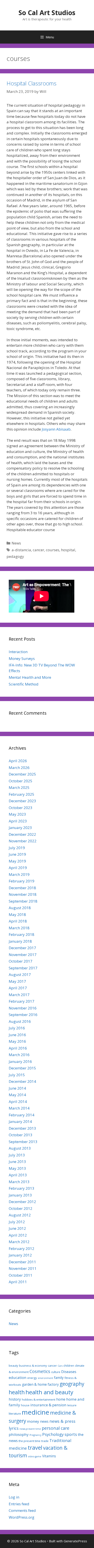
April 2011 (18, 1281)
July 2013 (17, 1154)
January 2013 (20, 1195)
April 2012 (18, 1235)
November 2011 (23, 1268)
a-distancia (21, 549)
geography (72, 1383)
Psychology (53, 1434)
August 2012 (20, 1215)
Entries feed (19, 1503)
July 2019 (17, 847)
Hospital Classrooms (31, 83)
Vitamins (49, 1456)
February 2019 (21, 881)
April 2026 (18, 760)
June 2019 (17, 854)
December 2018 (22, 887)
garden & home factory (40, 1384)
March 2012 (19, 1241)
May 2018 (17, 914)
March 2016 (19, 1054)
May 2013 (17, 1168)
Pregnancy (35, 1435)
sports (70, 1434)
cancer (38, 549)
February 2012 (21, 1248)
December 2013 (22, 1128)
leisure (72, 1405)
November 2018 (23, 894)
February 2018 (21, 934)
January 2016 (20, 1061)
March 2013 (19, 1181)
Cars (60, 1365)
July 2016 (17, 1027)
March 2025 (19, 787)
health (17, 1392)
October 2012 (20, 1208)
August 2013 (20, 1148)
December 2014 (22, 1081)
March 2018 (19, 927)
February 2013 (21, 1188)
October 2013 (20, 1134)
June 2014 (17, 1088)
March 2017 (19, 994)
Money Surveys (22, 658)
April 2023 (18, 820)
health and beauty (49, 1392)
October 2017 (20, 961)
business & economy (33, 1366)
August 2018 (20, 907)
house (25, 1405)
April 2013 (18, 1174)
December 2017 (22, 947)
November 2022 (23, 840)
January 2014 (20, 1121)
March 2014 (19, 1108)
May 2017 (17, 981)
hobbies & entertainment (38, 1399)
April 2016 (18, 1048)
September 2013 (23, 1141)
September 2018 (23, 901)
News (16, 543)
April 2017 (18, 987)
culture (55, 1372)
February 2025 (21, 794)
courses (52, 549)
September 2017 (23, 967)
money (33, 1421)
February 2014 (21, 1114)
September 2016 (23, 1014)
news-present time (30, 1428)
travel (35, 1447)
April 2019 (18, 867)
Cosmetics (40, 1371)
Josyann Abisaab (56, 429)
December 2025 (22, 774)
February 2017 (21, 1001)
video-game (34, 1456)
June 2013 (17, 1161)
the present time (29, 1441)
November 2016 (23, 1008)
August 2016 (20, 1021)
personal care (55, 1428)
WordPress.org (21, 1517)
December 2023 (22, 800)
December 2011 (22, 1261)
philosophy (19, 1434)
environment (45, 1378)
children (68, 1366)
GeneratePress (75, 1541)
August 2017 (20, 974)
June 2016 (17, 1034)
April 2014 (18, 1101)
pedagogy (15, 556)
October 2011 (20, 1275)
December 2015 (22, 1068)
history (15, 1399)
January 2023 (20, 827)
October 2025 (20, 780)
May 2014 (17, 1094)
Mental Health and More (30, 677)
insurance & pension (48, 1404)
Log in (14, 1497)
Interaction (18, 651)
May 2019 (17, 861)
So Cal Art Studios (47, 12)
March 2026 (19, 767)
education (17, 1377)
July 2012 (17, 1221)
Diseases (68, 1371)
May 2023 (17, 814)
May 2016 (17, 1041)
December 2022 (22, 834)
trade (45, 1441)
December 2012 (22, 1201)
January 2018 (20, 941)
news (44, 1421)
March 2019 (19, 874)
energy (32, 1378)
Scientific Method (23, 684)
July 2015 (17, 1074)
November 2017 (23, 954)
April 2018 (18, 921)
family (59, 1377)
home (60, 1399)
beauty (13, 1366)
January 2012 (20, 1255)
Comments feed (22, 1510)
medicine (35, 1412)
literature (15, 1413)
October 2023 (20, 807)
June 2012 (17, 1228)
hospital (68, 549)
